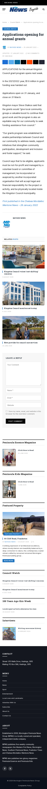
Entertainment (7, 694)
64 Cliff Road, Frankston (15, 538)
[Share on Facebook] (5, 62)
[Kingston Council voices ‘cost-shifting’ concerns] (23, 257)
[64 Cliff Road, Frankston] (24, 523)
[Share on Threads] (36, 62)
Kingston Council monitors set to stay (20, 308)
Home (4, 681)
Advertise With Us (9, 702)
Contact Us (6, 716)
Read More (8, 561)
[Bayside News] (24, 9)
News (4, 685)
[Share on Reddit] (29, 62)
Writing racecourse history (29, 628)
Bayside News (15, 47)
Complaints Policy (24, 785)
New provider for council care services (20, 342)
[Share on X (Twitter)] (11, 62)
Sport (4, 689)
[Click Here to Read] (9, 458)
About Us (5, 711)
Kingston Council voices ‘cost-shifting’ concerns (23, 581)
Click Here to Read (26, 450)
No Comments (33, 53)
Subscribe (6, 707)
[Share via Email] (23, 62)
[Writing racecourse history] (9, 633)
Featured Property (13, 534)
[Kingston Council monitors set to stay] (23, 293)
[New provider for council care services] (23, 328)
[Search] (43, 9)
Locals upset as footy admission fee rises (19, 609)
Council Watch (10, 29)
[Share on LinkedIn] (17, 62)
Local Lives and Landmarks (12, 698)
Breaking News (11, 2)
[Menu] (4, 9)
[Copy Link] (42, 62)
